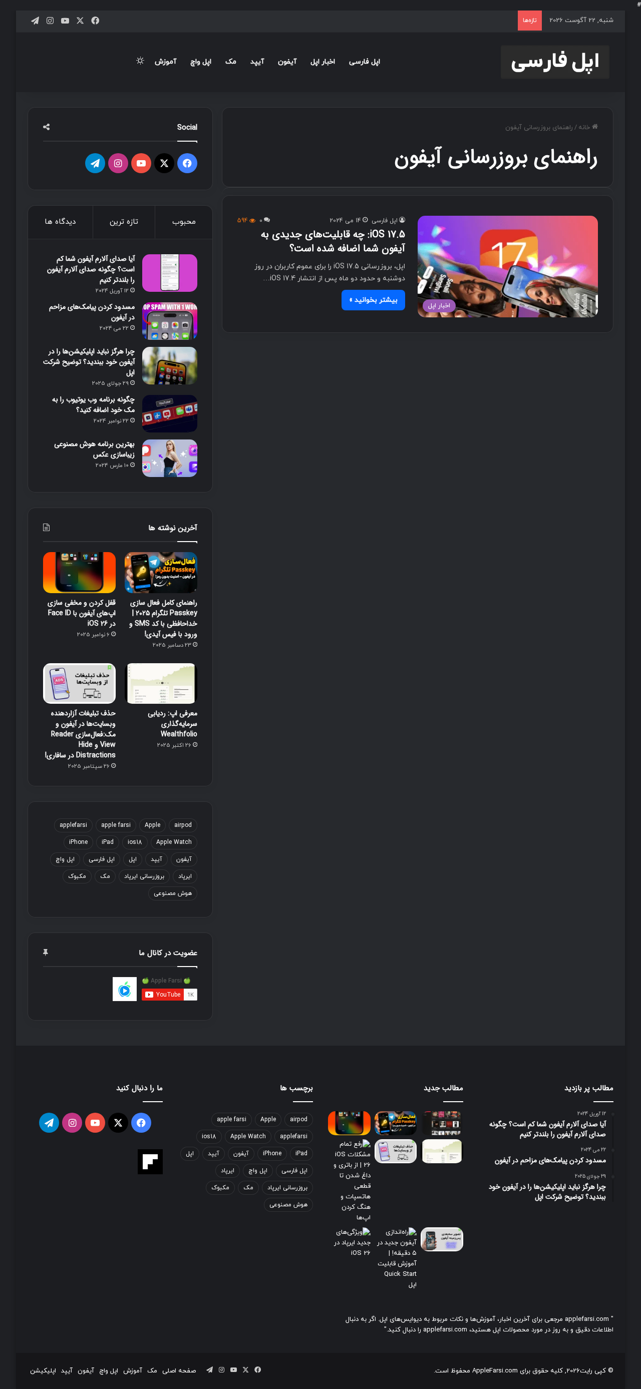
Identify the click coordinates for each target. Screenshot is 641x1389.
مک (230, 62)
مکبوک (77, 876)
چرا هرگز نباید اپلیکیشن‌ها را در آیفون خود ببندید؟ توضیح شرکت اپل (89, 362)
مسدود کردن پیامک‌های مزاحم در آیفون (92, 312)
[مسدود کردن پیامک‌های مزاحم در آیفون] (169, 321)
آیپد (257, 62)
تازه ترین (124, 222)
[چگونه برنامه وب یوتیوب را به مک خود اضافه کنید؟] (169, 413)
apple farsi (116, 825)
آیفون (287, 62)
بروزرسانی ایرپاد (144, 876)
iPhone (78, 842)
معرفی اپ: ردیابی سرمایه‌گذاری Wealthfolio (172, 724)
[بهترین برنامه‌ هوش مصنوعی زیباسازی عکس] (169, 458)
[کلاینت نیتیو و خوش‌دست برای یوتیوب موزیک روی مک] (442, 1123)
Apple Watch (174, 842)
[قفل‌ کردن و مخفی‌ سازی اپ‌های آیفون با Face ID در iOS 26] (79, 572)
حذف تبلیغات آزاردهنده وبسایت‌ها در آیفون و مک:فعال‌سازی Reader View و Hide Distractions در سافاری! (80, 734)
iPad (108, 842)
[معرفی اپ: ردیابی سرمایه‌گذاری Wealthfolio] (161, 683)
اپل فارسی (364, 62)
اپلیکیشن (43, 1370)
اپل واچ (200, 62)
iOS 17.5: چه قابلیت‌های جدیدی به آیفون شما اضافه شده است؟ (333, 241)
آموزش (165, 62)
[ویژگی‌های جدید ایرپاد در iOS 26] (349, 1243)
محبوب (184, 222)
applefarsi (73, 825)
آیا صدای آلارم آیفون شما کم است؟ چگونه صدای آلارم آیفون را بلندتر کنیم (91, 269)
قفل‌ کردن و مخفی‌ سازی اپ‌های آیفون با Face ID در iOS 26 (82, 613)
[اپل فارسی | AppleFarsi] (555, 62)
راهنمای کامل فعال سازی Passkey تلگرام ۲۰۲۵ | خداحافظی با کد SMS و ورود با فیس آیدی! (163, 618)
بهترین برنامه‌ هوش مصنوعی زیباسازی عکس (94, 449)
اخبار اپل (322, 62)
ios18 (135, 842)
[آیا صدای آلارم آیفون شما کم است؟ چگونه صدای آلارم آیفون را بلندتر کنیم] (169, 273)
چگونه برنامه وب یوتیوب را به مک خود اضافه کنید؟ (93, 404)
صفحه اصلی (179, 1370)
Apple (152, 825)
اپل (133, 859)
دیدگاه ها (60, 222)
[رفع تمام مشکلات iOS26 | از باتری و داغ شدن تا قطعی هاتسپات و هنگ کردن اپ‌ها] (349, 1181)
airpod (183, 825)
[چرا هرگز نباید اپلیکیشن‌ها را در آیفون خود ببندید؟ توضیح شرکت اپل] (169, 365)
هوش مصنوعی (173, 893)
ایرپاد (185, 876)
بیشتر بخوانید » (373, 300)
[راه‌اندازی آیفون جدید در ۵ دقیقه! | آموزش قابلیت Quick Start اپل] (396, 1258)
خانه (585, 127)
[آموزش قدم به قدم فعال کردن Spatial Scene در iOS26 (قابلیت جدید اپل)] (442, 1239)
